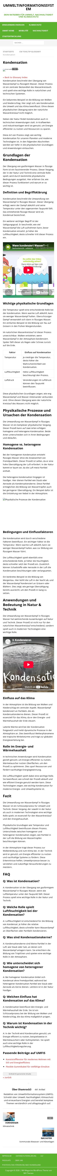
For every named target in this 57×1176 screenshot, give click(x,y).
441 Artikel (40, 1089)
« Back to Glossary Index (15, 77)
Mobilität (23, 30)
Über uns (19, 1160)
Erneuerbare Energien (13, 25)
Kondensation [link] (10, 80)
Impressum (6, 1156)
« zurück (7, 1077)
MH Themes (28, 1173)
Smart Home (8, 30)
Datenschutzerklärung (26, 1156)
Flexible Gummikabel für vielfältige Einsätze (27, 1066)
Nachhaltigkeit (40, 30)
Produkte (6, 1160)
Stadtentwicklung (11, 36)
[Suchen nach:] (28, 42)
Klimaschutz (35, 25)
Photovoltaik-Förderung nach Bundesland (21, 1165)
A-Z (42, 1156)
